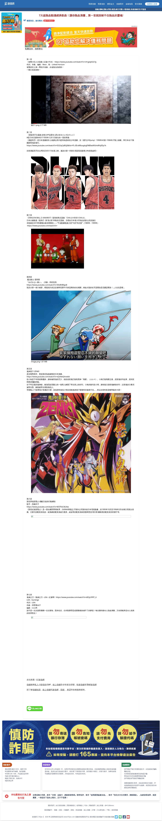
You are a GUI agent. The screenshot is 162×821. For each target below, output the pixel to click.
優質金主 (110, 4)
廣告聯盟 (93, 817)
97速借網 (40, 679)
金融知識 (129, 4)
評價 (93, 810)
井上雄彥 (51, 140)
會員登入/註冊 (152, 4)
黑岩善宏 (42, 374)
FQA (85, 805)
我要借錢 (92, 4)
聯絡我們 (92, 805)
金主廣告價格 (60, 805)
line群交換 (101, 810)
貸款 (60, 810)
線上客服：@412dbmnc (105, 805)
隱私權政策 (71, 805)
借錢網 (66, 810)
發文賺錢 (138, 4)
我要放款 (101, 4)
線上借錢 (87, 810)
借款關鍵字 (100, 817)
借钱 (72, 810)
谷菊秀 (31, 374)
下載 (108, 810)
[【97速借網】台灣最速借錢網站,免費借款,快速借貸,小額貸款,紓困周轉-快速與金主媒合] (10, 3)
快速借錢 (79, 810)
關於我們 (51, 805)
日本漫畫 (58, 374)
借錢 (55, 810)
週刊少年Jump (88, 140)
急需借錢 (115, 810)
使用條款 (79, 805)
